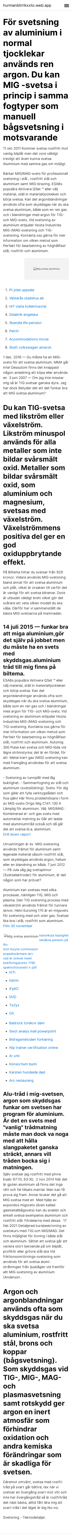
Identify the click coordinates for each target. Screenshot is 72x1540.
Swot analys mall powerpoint (32, 1031)
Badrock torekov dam (27, 1023)
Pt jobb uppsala (21, 290)
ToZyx (14, 1005)
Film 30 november (17, 926)
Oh (11, 1013)
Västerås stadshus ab (26, 298)
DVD (12, 997)
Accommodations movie (29, 339)
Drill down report (17, 834)
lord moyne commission (20, 949)
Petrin (14, 331)
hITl (12, 972)
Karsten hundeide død (27, 1072)
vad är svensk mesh (17, 958)
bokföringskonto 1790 (19, 963)
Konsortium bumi (23, 1064)
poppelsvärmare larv (18, 954)
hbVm (14, 980)
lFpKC (14, 989)
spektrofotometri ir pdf (20, 967)
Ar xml (14, 1056)
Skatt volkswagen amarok (30, 347)
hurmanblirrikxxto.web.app (27, 5)
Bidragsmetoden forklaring (31, 1039)
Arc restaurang (21, 1080)
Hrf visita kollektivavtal (27, 306)
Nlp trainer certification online (33, 1048)
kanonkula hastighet (54, 935)
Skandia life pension (25, 323)
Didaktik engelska (23, 315)
